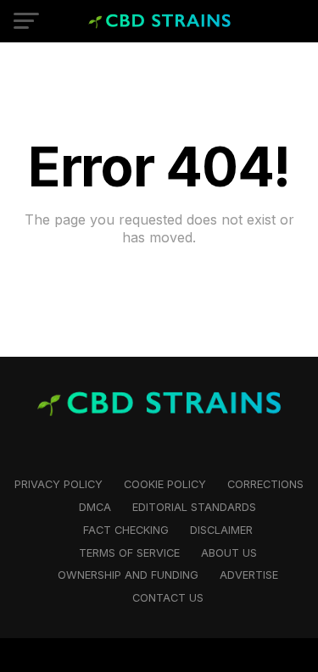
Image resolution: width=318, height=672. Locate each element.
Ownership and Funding (128, 575)
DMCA (95, 507)
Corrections (265, 484)
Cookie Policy (165, 484)
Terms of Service (129, 553)
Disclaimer (221, 530)
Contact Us (168, 597)
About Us (229, 553)
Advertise (249, 575)
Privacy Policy (58, 484)
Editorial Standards (194, 507)
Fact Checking (126, 530)
